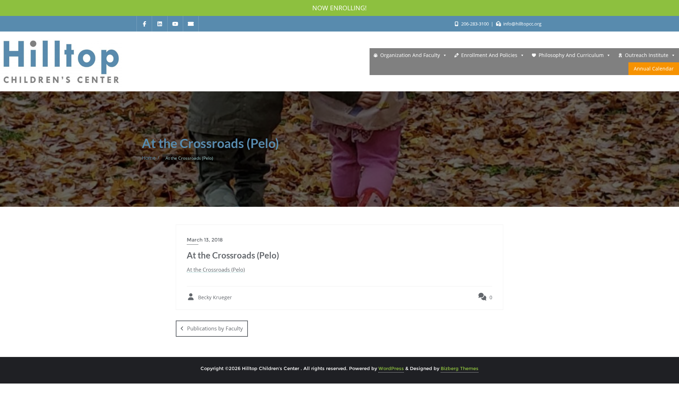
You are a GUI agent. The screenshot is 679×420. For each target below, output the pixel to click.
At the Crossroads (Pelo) (216, 269)
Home (149, 157)
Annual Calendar (654, 68)
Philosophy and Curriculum (571, 55)
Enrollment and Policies (489, 55)
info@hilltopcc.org (521, 24)
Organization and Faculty (410, 55)
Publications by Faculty (215, 328)
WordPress (391, 368)
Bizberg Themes (459, 368)
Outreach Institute (646, 55)
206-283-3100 (474, 24)
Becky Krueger (214, 297)
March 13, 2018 (205, 240)
